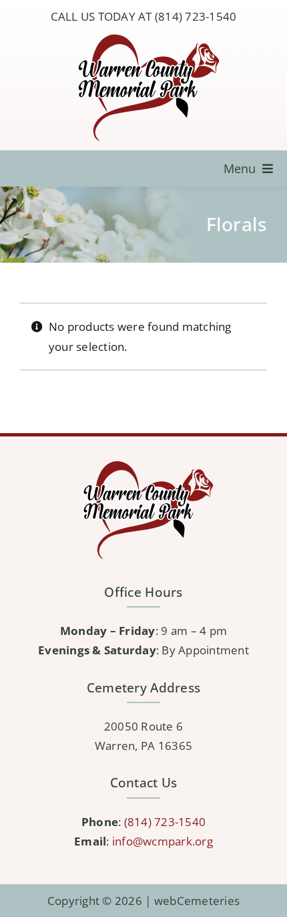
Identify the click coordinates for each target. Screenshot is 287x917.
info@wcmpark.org (162, 841)
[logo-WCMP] (143, 35)
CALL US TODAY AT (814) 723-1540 (144, 16)
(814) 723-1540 (165, 821)
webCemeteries (197, 900)
